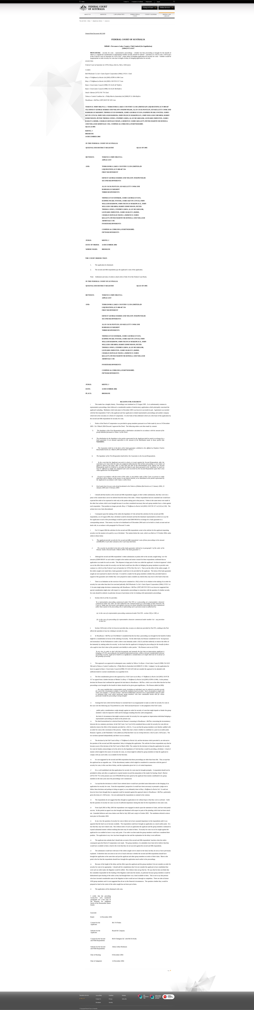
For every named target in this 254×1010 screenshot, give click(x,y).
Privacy (110, 999)
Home (83, 1)
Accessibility (99, 995)
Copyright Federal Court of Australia (88, 1008)
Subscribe (124, 999)
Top (168, 970)
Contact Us (126, 1)
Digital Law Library (97, 21)
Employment (149, 1)
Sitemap (124, 995)
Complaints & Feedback (137, 1)
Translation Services (84, 995)
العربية (81, 998)
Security (111, 1002)
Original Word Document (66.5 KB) (95, 33)
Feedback (111, 995)
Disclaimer (98, 1002)
